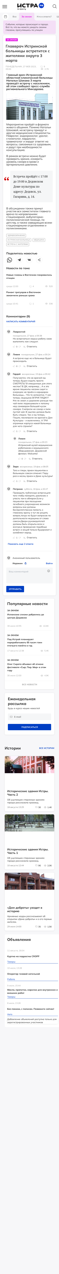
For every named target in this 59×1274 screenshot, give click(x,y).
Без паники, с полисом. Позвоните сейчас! (30, 1008)
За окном (12, 40)
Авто (9, 1014)
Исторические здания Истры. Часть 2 (27, 792)
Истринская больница (19, 240)
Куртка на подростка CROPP (23, 956)
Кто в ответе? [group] (44, 16)
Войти (49, 563)
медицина (39, 240)
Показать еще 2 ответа (20, 544)
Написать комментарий (20, 321)
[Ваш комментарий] (29, 575)
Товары (11, 961)
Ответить (32, 346)
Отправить (15, 589)
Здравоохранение (16, 235)
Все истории (46, 748)
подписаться (29, 727)
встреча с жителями (18, 244)
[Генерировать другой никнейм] (26, 563)
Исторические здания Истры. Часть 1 (27, 851)
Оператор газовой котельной (23, 973)
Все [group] (15, 16)
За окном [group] (27, 16)
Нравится (14, 346)
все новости (29, 684)
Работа (11, 979)
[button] (6, 6)
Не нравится (19, 346)
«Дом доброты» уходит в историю (24, 909)
